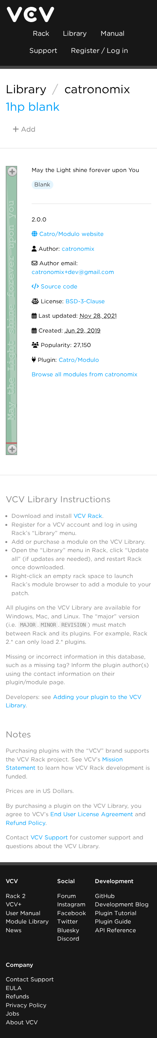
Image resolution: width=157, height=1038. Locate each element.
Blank (42, 184)
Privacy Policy (26, 1005)
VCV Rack (88, 516)
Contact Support (30, 979)
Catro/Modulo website (70, 234)
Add (27, 129)
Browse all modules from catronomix (85, 374)
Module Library (27, 921)
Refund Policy (25, 823)
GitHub (105, 896)
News (13, 930)
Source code (58, 286)
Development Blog (122, 904)
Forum (66, 896)
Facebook (71, 913)
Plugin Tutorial (115, 913)
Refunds (17, 996)
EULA (14, 988)
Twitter (67, 921)
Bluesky (68, 930)
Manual (113, 33)
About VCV (22, 1022)
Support (43, 50)
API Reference (115, 930)
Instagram (71, 904)
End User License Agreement (91, 814)
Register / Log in (99, 50)
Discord (68, 938)
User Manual (23, 913)
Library (75, 33)
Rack (41, 33)
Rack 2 (16, 896)
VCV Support (49, 837)
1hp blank (32, 106)
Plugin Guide (113, 921)
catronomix (97, 89)
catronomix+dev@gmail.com (73, 272)
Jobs (12, 1013)
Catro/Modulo (79, 360)
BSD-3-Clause (85, 301)
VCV (12, 881)
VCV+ (13, 904)
